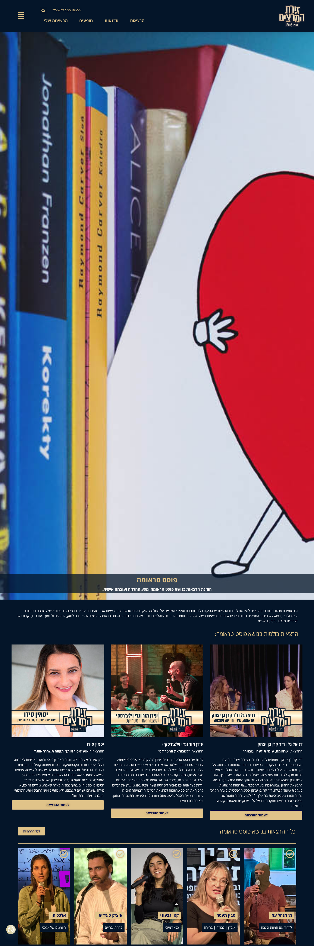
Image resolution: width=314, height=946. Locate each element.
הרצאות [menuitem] (137, 21)
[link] (292, 16)
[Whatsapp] (11, 929)
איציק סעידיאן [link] (109, 915)
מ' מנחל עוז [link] (281, 915)
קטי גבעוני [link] (169, 915)
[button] (43, 10)
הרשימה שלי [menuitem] (56, 21)
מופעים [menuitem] (86, 21)
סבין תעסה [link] (225, 915)
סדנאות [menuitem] (111, 21)
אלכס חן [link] (58, 915)
